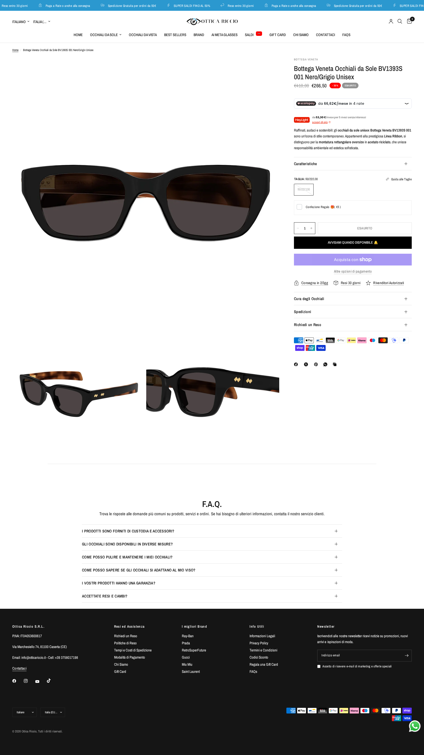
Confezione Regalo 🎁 (323, 207)
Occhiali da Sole (104, 34)
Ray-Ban (188, 635)
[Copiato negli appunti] (336, 364)
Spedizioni (302, 311)
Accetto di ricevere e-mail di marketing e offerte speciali (357, 666)
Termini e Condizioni (263, 650)
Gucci (186, 657)
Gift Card (277, 34)
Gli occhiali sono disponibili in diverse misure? (127, 544)
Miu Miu (187, 664)
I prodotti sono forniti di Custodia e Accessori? (128, 531)
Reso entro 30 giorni (235, 5)
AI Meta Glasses (225, 34)
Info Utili (257, 626)
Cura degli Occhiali (309, 298)
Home (78, 34)
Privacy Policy (259, 643)
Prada (186, 643)
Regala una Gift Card (264, 664)
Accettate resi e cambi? (104, 596)
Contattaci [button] (19, 668)
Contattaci (325, 34)
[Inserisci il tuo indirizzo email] (407, 656)
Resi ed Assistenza (129, 626)
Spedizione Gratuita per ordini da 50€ (127, 5)
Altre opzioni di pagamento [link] (353, 271)
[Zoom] (269, 67)
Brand (199, 34)
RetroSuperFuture (194, 650)
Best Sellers (175, 34)
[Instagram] (29, 681)
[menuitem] (78, 34)
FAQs (346, 34)
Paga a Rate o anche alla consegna (62, 5)
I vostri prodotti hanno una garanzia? (118, 583)
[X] (307, 364)
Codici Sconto (259, 657)
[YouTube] (40, 681)
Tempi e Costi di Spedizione (133, 650)
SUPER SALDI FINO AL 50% (186, 5)
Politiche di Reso (125, 643)
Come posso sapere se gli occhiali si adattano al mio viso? (139, 570)
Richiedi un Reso (307, 324)
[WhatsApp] (326, 364)
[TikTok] (52, 680)
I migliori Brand (194, 626)
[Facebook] (297, 364)
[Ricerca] (400, 21)
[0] (408, 21)
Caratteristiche (305, 163)
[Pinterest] (317, 364)
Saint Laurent (191, 671)
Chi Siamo (301, 34)
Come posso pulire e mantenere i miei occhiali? (127, 557)
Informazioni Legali (262, 635)
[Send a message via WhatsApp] (415, 726)
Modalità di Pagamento (129, 657)
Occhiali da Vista (143, 34)
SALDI (249, 34)
